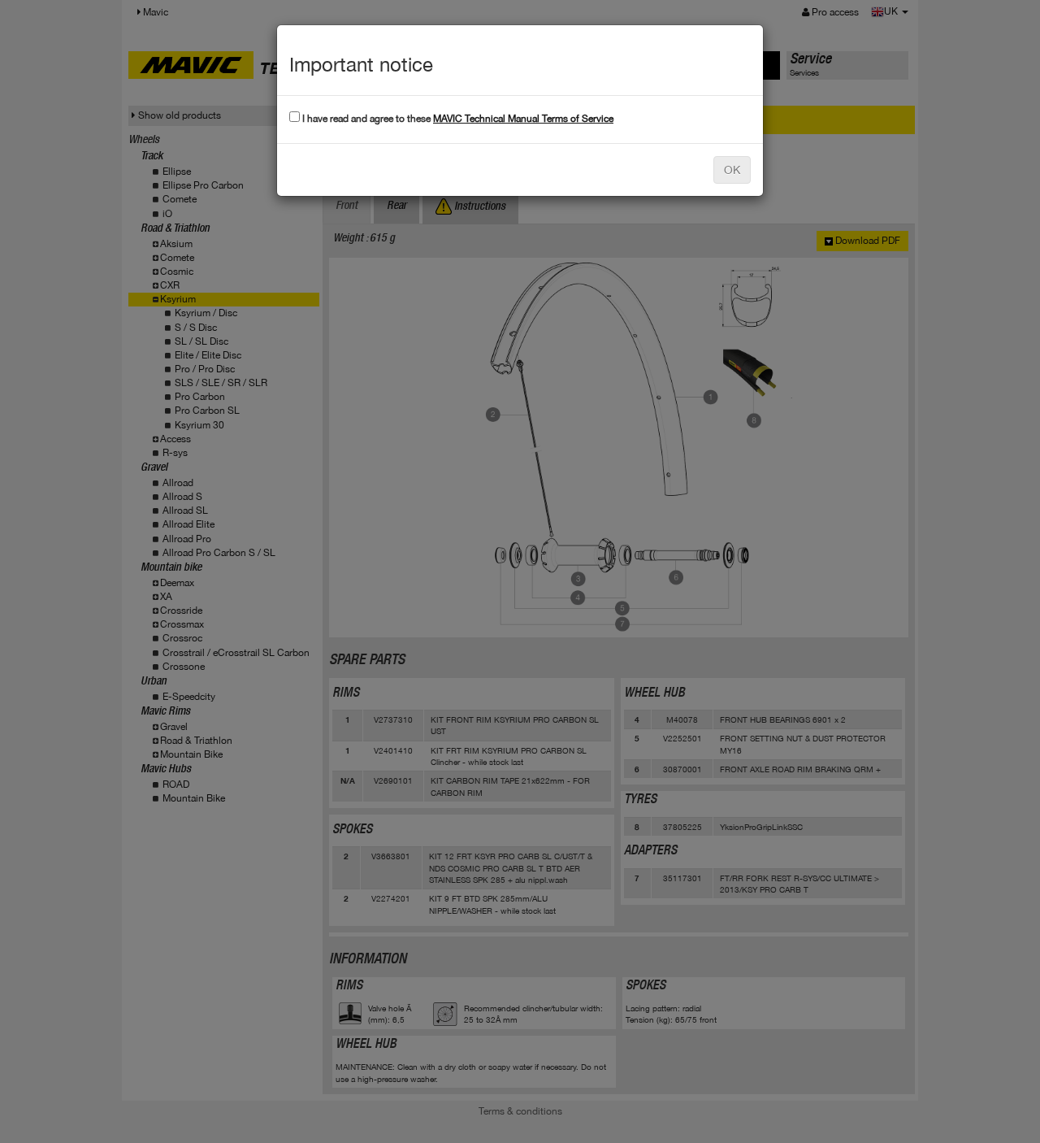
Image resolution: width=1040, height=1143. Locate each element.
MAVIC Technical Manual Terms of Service (523, 118)
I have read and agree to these (456, 118)
